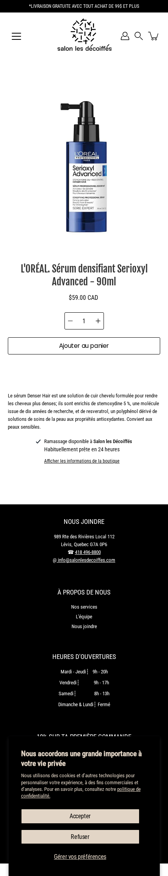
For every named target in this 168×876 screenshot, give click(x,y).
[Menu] (16, 36)
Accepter (80, 816)
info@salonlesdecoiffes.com (86, 560)
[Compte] (125, 36)
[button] (138, 36)
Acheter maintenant (84, 370)
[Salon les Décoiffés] (84, 35)
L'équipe (84, 617)
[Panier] (154, 36)
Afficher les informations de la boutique (82, 461)
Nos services (84, 607)
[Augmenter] (98, 320)
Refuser (80, 836)
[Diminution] (70, 320)
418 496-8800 (88, 552)
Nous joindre (84, 626)
